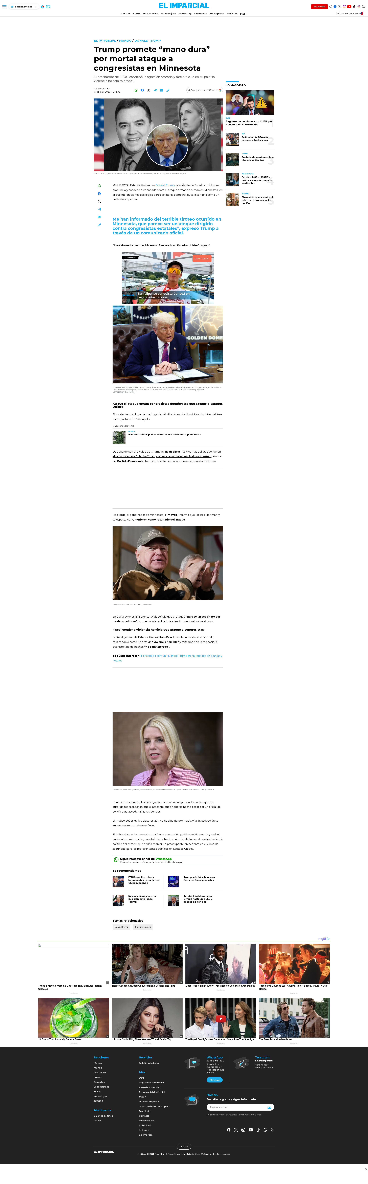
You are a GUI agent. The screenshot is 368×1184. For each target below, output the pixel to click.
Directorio (144, 1111)
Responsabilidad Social (152, 1092)
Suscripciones (147, 1120)
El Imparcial (105, 40)
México (98, 1063)
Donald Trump (165, 185)
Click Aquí (215, 1080)
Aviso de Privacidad (150, 1087)
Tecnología (100, 1096)
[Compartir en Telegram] (155, 90)
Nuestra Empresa (149, 1101)
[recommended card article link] (119, 437)
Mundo (125, 40)
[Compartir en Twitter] (149, 90)
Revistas (232, 13)
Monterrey (185, 13)
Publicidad (145, 1125)
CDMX (136, 13)
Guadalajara (168, 13)
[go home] (104, 1151)
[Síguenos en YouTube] (349, 6)
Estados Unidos (143, 927)
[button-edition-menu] (338, 13)
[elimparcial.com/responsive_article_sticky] (366, 1169)
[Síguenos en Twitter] (339, 6)
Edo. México (150, 13)
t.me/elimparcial (264, 1061)
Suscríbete (319, 6)
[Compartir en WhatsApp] (136, 90)
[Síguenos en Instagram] (344, 6)
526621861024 (215, 1061)
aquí (179, 862)
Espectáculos (101, 1086)
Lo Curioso (100, 1072)
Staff (141, 1077)
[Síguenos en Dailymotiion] (272, 1129)
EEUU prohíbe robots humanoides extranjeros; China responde (143, 880)
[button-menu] (4, 6)
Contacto (144, 1115)
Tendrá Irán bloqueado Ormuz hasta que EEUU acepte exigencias (198, 899)
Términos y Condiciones (249, 1114)
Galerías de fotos (103, 1115)
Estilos (97, 1091)
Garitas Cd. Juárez (350, 13)
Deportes (99, 1082)
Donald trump (147, 40)
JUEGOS (125, 13)
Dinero (97, 1077)
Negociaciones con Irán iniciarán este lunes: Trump (142, 899)
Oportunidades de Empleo (154, 1106)
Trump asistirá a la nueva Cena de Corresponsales (199, 878)
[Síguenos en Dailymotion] (363, 6)
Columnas (200, 13)
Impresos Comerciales (151, 1082)
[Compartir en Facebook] (142, 90)
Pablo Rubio (104, 88)
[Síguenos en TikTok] (354, 6)
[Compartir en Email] (161, 90)
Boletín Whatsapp (149, 1063)
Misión (142, 1096)
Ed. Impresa (217, 13)
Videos (97, 1120)
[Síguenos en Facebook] (335, 6)
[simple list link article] (250, 103)
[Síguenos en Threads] (358, 6)
